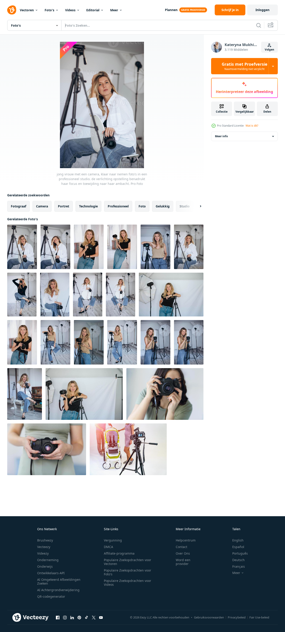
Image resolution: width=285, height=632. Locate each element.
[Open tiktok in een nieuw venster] (86, 617)
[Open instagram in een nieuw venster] (65, 617)
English (238, 540)
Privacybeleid (237, 617)
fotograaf (18, 206)
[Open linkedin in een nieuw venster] (72, 617)
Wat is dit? (252, 126)
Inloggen (262, 10)
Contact (181, 547)
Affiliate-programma (119, 553)
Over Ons (183, 553)
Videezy (43, 553)
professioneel (118, 206)
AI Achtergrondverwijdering (58, 590)
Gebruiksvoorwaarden (209, 617)
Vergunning (113, 540)
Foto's (49, 10)
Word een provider (183, 562)
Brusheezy (45, 540)
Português (240, 553)
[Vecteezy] (11, 9)
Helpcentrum (186, 540)
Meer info (221, 136)
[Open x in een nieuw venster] (94, 617)
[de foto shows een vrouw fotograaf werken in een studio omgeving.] (55, 342)
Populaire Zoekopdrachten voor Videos (127, 583)
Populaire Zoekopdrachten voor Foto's (127, 572)
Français (238, 566)
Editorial (92, 10)
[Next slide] (196, 206)
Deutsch (238, 560)
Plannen (171, 10)
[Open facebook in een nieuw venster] (57, 617)
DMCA (108, 547)
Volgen (269, 49)
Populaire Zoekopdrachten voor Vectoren (127, 562)
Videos (70, 10)
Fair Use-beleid (259, 617)
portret (63, 206)
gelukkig (163, 206)
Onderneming (48, 560)
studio (185, 206)
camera (42, 206)
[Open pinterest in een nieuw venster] (79, 617)
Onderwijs (45, 566)
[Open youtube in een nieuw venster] (101, 617)
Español (238, 547)
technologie (88, 206)
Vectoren (27, 10)
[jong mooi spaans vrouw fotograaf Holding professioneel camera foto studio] (84, 394)
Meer (114, 10)
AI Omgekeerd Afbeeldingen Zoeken (58, 581)
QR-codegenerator (51, 596)
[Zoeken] (258, 25)
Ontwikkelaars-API (51, 573)
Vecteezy (43, 547)
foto (142, 206)
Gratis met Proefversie (244, 66)
